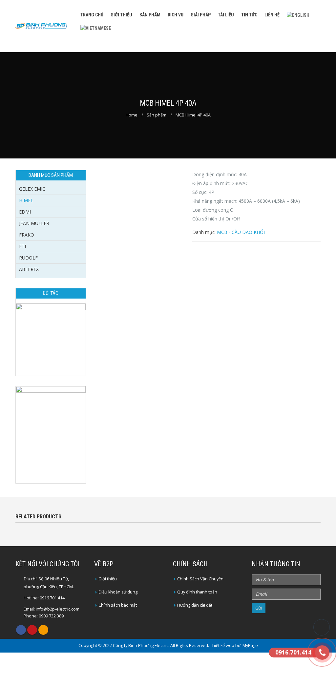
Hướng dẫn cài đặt (194, 605)
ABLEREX (29, 269)
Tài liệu (226, 14)
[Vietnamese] (95, 27)
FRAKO (26, 235)
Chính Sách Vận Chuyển (200, 579)
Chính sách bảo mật (117, 605)
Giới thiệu (121, 14)
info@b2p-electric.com (57, 609)
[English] (298, 15)
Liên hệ (272, 14)
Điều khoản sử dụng (117, 592)
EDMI (25, 212)
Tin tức (249, 14)
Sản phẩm (149, 14)
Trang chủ (91, 14)
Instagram (43, 630)
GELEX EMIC (32, 189)
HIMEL (26, 200)
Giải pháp (201, 14)
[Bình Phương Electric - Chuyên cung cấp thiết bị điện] (41, 26)
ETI (22, 246)
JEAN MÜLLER (34, 223)
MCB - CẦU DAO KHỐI (241, 232)
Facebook (21, 630)
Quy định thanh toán (197, 592)
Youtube (32, 630)
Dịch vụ (175, 14)
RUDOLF (28, 258)
